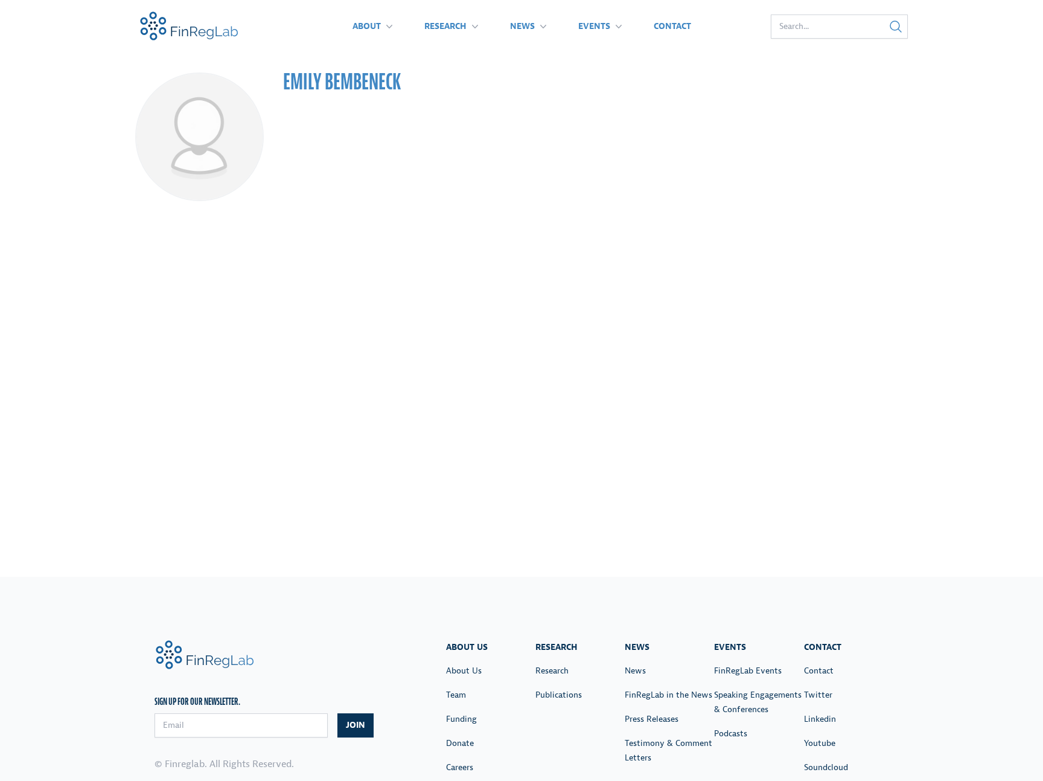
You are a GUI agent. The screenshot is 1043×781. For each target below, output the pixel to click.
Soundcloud (826, 767)
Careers (459, 767)
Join (355, 725)
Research (445, 26)
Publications (558, 695)
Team (456, 695)
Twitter (818, 695)
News (522, 26)
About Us (464, 671)
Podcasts (730, 733)
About (366, 26)
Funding (461, 719)
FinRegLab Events (748, 671)
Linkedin (820, 719)
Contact (672, 26)
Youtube (819, 743)
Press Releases (651, 719)
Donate (460, 743)
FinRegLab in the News (668, 695)
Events (594, 26)
